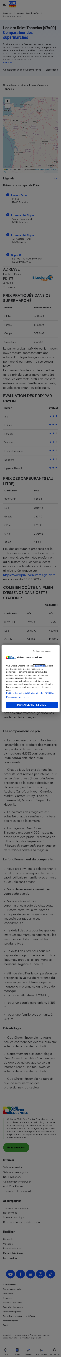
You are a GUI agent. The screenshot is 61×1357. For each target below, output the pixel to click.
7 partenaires (39, 666)
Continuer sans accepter (42, 651)
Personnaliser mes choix (17, 697)
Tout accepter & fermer (32, 705)
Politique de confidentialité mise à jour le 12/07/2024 (29, 693)
